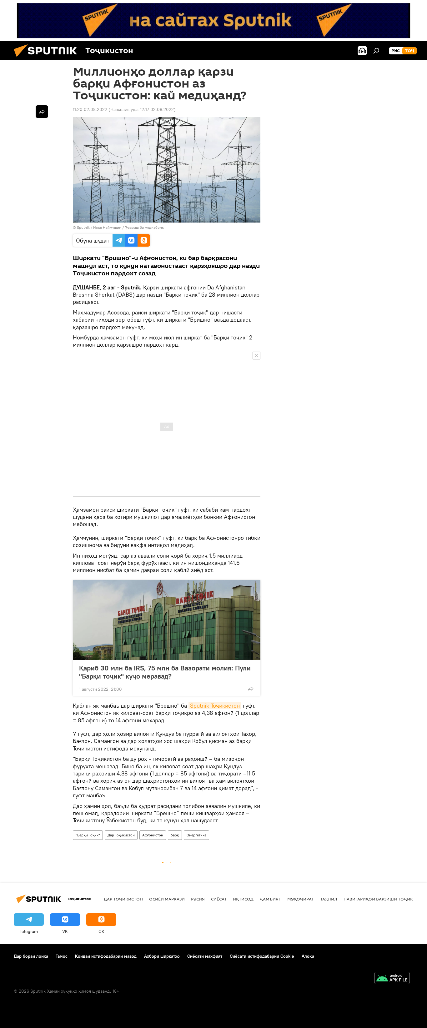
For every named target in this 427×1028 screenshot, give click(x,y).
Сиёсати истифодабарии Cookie (262, 956)
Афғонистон (152, 835)
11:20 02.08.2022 (90, 109)
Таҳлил (328, 899)
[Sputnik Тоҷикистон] (47, 58)
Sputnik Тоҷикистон (215, 705)
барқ (175, 835)
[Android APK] (392, 979)
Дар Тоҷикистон (121, 835)
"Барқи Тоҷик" (88, 835)
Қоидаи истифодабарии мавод (106, 956)
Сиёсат (219, 899)
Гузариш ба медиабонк (144, 227)
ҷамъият (270, 899)
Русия (198, 899)
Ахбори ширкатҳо (162, 956)
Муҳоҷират (300, 899)
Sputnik (84, 227)
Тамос (62, 956)
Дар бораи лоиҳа (31, 956)
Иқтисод (243, 899)
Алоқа (308, 956)
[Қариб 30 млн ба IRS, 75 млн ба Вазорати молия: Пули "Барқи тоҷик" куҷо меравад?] (166, 620)
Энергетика (196, 835)
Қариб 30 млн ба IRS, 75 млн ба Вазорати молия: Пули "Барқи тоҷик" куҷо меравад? (165, 672)
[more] (250, 688)
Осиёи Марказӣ (167, 899)
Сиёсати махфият (204, 956)
